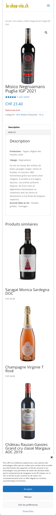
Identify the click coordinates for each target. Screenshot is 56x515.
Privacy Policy (28, 511)
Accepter (28, 489)
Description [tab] (14, 127)
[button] (51, 457)
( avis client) (23, 97)
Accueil (8, 21)
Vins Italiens (18, 21)
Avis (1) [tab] (12, 132)
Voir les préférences (28, 504)
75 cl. (41, 114)
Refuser (28, 496)
